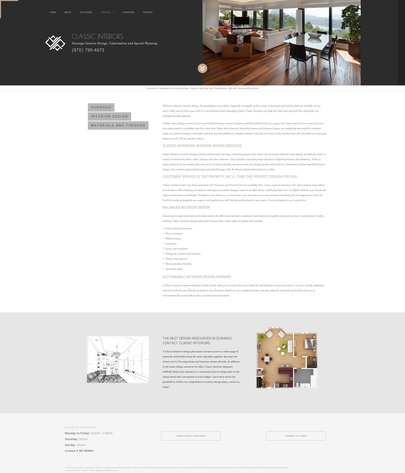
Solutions (86, 12)
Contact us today (296, 435)
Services (106, 12)
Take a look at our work (191, 435)
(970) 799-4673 (88, 50)
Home (53, 12)
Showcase (129, 12)
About (68, 12)
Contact (148, 12)
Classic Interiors (97, 36)
